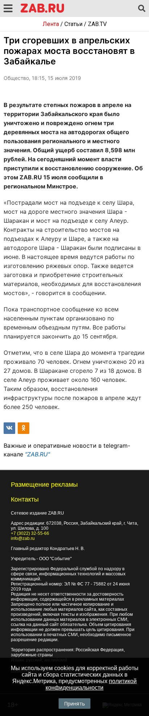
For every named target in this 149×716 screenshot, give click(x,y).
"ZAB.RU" (37, 454)
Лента (51, 24)
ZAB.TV (97, 24)
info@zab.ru (23, 538)
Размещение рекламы (44, 484)
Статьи (73, 24)
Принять (74, 703)
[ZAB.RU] (42, 11)
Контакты (25, 499)
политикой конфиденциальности (91, 684)
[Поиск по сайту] (142, 8)
